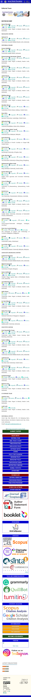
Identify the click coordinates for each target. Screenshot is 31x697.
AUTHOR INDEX (15, 470)
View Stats (15, 646)
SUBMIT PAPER (15, 431)
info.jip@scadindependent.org (13, 424)
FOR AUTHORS (15, 629)
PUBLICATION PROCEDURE (15, 483)
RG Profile (12, 27)
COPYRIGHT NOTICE (15, 449)
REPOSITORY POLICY (15, 459)
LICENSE (15, 451)
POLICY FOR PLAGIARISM (15, 454)
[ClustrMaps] (3, 643)
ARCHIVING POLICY (16, 457)
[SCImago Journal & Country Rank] (15, 429)
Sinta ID (27, 26)
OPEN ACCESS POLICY (15, 446)
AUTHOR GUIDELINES (15, 489)
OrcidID (5, 26)
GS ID (5, 27)
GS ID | (6, 51)
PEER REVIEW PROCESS (15, 480)
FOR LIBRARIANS (15, 631)
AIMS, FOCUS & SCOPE (15, 440)
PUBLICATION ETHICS (15, 443)
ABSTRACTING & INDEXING (15, 465)
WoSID (20, 26)
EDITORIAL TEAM (15, 438)
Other (26, 572)
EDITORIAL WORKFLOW (15, 477)
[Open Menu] (1, 1)
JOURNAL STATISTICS (15, 468)
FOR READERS (15, 626)
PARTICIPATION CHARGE (15, 462)
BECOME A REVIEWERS (15, 636)
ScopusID (12, 26)
